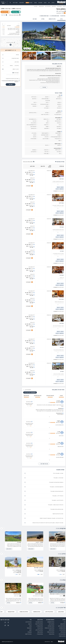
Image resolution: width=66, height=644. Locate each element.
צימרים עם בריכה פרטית (49, 628)
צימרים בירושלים (62, 636)
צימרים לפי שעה (28, 634)
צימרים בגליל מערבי (39, 624)
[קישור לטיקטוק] (5, 625)
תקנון (30, 630)
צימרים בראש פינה (39, 622)
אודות (30, 626)
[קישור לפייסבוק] (8, 622)
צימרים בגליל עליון (47, 6)
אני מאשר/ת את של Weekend (10, 81)
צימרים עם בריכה (62, 634)
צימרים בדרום (51, 624)
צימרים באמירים (40, 626)
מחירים (43, 19)
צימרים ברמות (40, 632)
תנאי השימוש (11, 80)
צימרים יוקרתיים (51, 626)
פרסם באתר (29, 628)
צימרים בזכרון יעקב (61, 626)
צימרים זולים (63, 632)
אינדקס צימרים (59, 6)
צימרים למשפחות (50, 622)
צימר (64, 622)
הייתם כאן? (30, 392)
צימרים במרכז (51, 634)
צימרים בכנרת (40, 628)
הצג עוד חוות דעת (44, 463)
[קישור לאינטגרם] (5, 622)
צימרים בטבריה (40, 634)
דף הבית (64, 6)
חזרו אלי (10, 84)
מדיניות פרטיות (47, 641)
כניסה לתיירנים (28, 622)
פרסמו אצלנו (21, 2)
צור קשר (29, 624)
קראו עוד (44, 87)
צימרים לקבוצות (11, 611)
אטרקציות (29, 632)
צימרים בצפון (54, 6)
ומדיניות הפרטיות (6, 80)
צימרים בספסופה (41, 6)
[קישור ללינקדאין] (8, 625)
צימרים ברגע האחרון (24, 611)
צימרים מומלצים (62, 628)
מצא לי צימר (15, 2)
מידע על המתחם (52, 19)
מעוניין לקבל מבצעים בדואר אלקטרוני (12, 78)
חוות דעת (35, 19)
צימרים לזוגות (51, 630)
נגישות (52, 641)
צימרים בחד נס (62, 630)
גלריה (61, 19)
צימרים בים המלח (50, 632)
